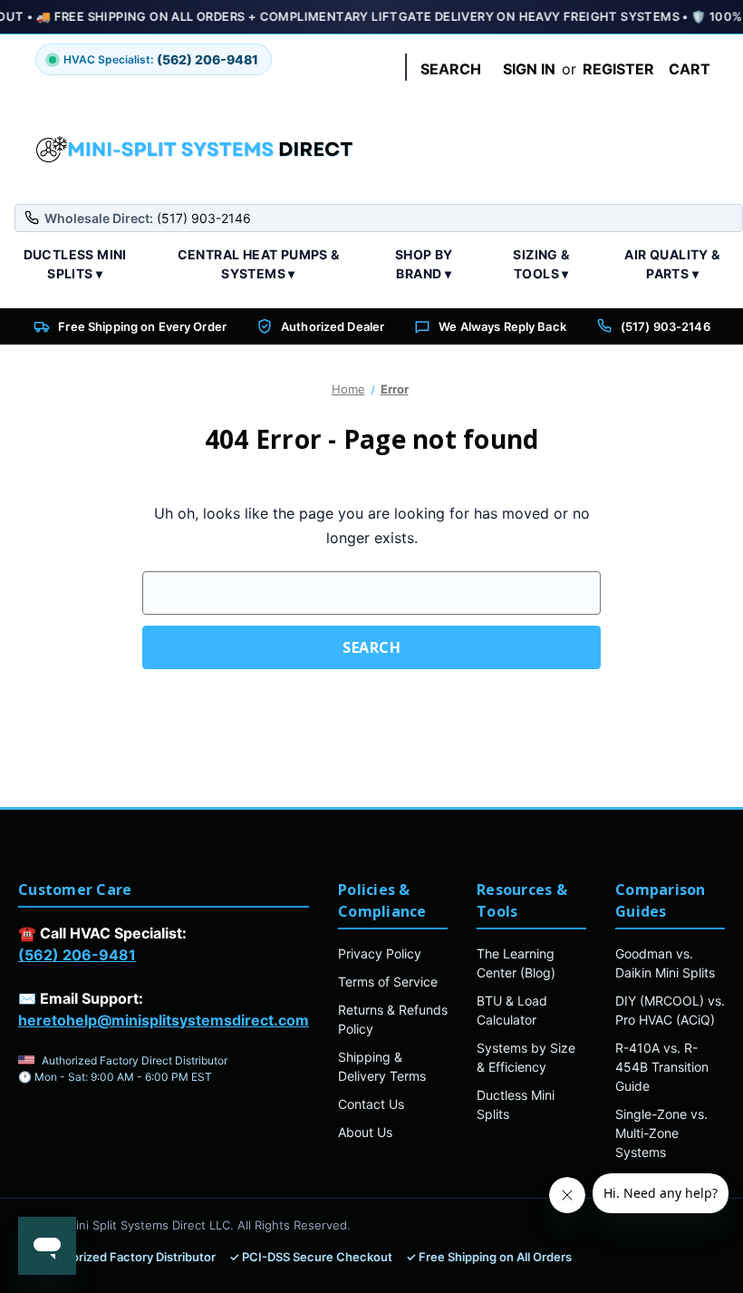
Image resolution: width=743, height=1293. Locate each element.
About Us (365, 1132)
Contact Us (371, 1104)
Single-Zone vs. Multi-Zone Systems (661, 1133)
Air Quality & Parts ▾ (671, 264)
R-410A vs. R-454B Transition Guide (662, 1067)
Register (618, 69)
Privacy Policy (379, 953)
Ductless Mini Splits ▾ (75, 264)
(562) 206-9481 (77, 955)
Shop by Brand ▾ (424, 264)
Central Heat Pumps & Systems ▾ (259, 264)
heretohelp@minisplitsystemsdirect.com (163, 1020)
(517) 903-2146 (665, 326)
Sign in (529, 69)
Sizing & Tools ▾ (541, 264)
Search (450, 69)
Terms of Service (388, 981)
